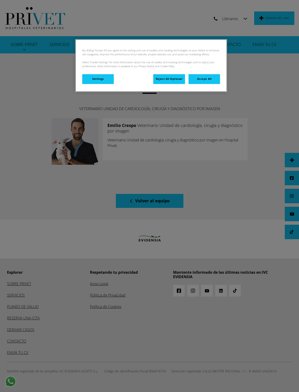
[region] (151, 65)
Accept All (204, 78)
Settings (98, 78)
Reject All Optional (169, 78)
